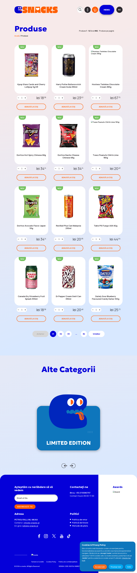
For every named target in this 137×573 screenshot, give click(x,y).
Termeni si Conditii (37, 562)
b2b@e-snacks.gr (30, 526)
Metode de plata (80, 526)
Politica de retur (79, 519)
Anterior (40, 334)
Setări (129, 567)
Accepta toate (100, 567)
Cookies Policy (51, 562)
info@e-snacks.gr (32, 522)
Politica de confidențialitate (68, 562)
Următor (96, 334)
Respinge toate (116, 567)
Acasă (16, 36)
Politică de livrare (80, 522)
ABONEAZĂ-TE (25, 506)
